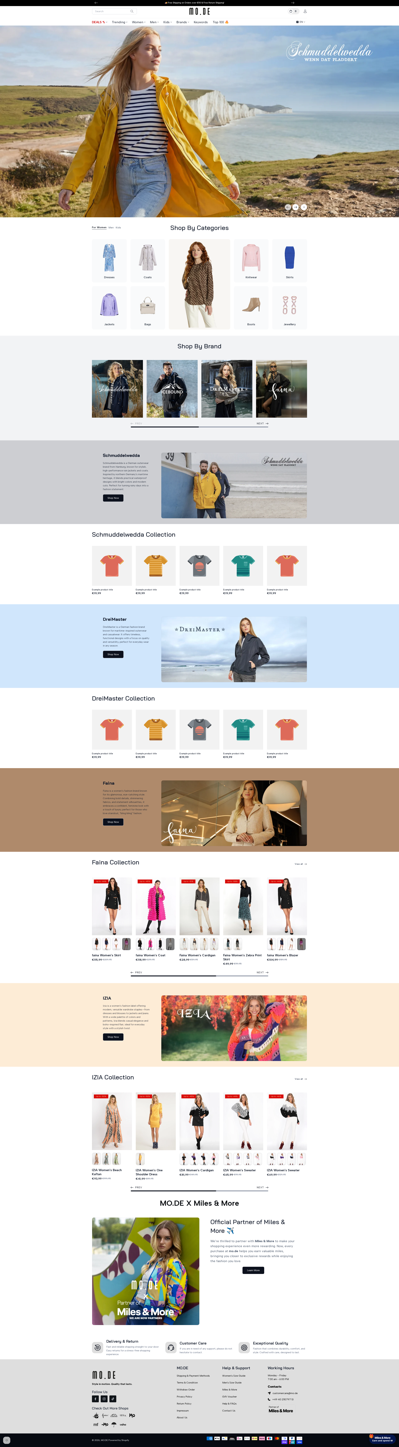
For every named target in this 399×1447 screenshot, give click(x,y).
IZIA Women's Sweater (239, 1170)
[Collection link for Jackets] (109, 304)
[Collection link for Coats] (147, 257)
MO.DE (104, 1440)
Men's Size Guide (232, 1382)
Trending (118, 22)
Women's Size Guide (233, 1375)
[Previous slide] (288, 207)
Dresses (109, 277)
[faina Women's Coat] (156, 906)
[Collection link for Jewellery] (289, 304)
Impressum (183, 1410)
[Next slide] (295, 207)
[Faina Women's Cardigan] (200, 906)
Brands (181, 22)
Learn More (253, 1270)
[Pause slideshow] (304, 207)
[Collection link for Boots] (251, 304)
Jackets (109, 324)
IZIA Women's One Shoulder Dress (149, 1172)
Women (137, 22)
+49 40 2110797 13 (282, 1399)
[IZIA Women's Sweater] (243, 1121)
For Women (99, 227)
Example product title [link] (102, 590)
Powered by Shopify (118, 1440)
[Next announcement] (292, 3)
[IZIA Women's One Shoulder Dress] (156, 1121)
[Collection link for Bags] (147, 304)
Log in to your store (368, 1417)
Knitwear (251, 277)
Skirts (289, 277)
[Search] (132, 11)
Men (153, 22)
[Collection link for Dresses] (109, 257)
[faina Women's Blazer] (287, 906)
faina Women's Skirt (106, 955)
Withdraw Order (186, 1389)
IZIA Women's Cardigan (197, 1170)
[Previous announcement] (96, 3)
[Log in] (305, 11)
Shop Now (113, 497)
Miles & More (229, 1389)
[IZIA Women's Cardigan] (200, 1121)
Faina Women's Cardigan (197, 955)
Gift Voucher (229, 1396)
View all (299, 864)
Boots (251, 324)
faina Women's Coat (150, 955)
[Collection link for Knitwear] (251, 257)
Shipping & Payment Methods (193, 1375)
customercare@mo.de (285, 1393)
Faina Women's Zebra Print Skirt (242, 957)
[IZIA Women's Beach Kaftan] (112, 1121)
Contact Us (228, 1410)
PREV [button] (138, 972)
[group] (199, 121)
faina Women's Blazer (282, 955)
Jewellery (290, 324)
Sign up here (382, 1426)
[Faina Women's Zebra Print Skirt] (243, 906)
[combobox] (114, 11)
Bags (147, 324)
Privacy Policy (184, 1396)
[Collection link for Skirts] (289, 257)
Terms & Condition (187, 1382)
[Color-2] (96, 944)
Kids (166, 22)
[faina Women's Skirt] (112, 906)
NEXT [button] (260, 423)
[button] (294, 11)
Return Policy (184, 1403)
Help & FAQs (229, 1403)
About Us (182, 1417)
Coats (148, 277)
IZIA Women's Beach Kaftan (107, 1172)
